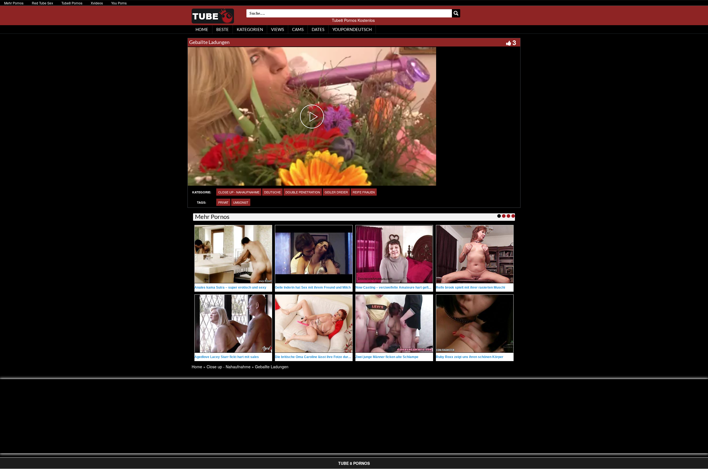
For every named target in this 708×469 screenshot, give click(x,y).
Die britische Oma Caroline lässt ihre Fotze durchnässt (318, 357)
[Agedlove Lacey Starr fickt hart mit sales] (233, 323)
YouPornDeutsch (352, 29)
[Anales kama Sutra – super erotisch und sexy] (233, 254)
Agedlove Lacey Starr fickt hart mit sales (226, 357)
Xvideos (97, 3)
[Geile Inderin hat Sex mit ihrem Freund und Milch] (314, 254)
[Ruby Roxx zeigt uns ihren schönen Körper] (475, 323)
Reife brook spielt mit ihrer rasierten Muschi (470, 287)
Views (277, 29)
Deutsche (272, 192)
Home (197, 366)
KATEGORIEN (250, 29)
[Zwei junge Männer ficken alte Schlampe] (394, 323)
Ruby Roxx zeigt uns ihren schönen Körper (469, 357)
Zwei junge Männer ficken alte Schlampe (386, 357)
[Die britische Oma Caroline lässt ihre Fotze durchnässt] (314, 323)
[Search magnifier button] (456, 13)
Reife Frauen (364, 192)
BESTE (222, 29)
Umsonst (240, 202)
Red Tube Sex (42, 3)
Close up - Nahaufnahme (238, 192)
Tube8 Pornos (71, 3)
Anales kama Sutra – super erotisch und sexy (230, 287)
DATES (318, 29)
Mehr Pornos (14, 3)
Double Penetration (302, 192)
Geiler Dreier (336, 192)
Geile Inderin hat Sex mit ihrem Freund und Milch (313, 287)
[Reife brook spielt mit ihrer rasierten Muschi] (475, 254)
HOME (202, 29)
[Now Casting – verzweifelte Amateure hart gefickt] (394, 254)
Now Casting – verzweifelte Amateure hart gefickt (394, 287)
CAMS (298, 29)
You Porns (119, 3)
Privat (223, 202)
